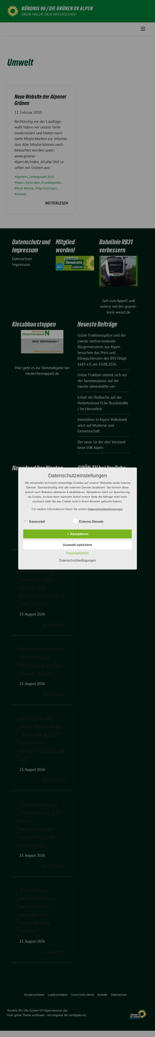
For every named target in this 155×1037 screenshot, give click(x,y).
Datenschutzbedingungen (77, 560)
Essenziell (37, 521)
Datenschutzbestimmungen (105, 509)
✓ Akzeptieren (77, 534)
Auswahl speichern (77, 545)
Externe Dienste (91, 521)
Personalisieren (77, 553)
